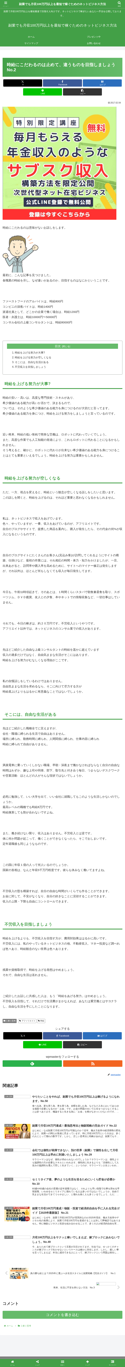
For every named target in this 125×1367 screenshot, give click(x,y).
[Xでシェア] (20, 1028)
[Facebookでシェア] (20, 1037)
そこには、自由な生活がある (32, 362)
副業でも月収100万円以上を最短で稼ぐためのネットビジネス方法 (62, 4)
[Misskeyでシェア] (104, 1028)
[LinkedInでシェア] (62, 1046)
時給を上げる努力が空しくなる (33, 357)
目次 (58, 346)
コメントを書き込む (62, 1315)
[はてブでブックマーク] (48, 1037)
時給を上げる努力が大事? (30, 352)
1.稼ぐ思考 (11, 1021)
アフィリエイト (28, 1021)
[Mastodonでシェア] (48, 1028)
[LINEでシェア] (104, 1037)
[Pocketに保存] (76, 1037)
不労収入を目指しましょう (30, 366)
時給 (42, 1021)
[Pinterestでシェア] (34, 1046)
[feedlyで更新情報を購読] (32, 1063)
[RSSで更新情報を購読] (92, 1063)
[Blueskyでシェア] (76, 1028)
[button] (82, 92)
